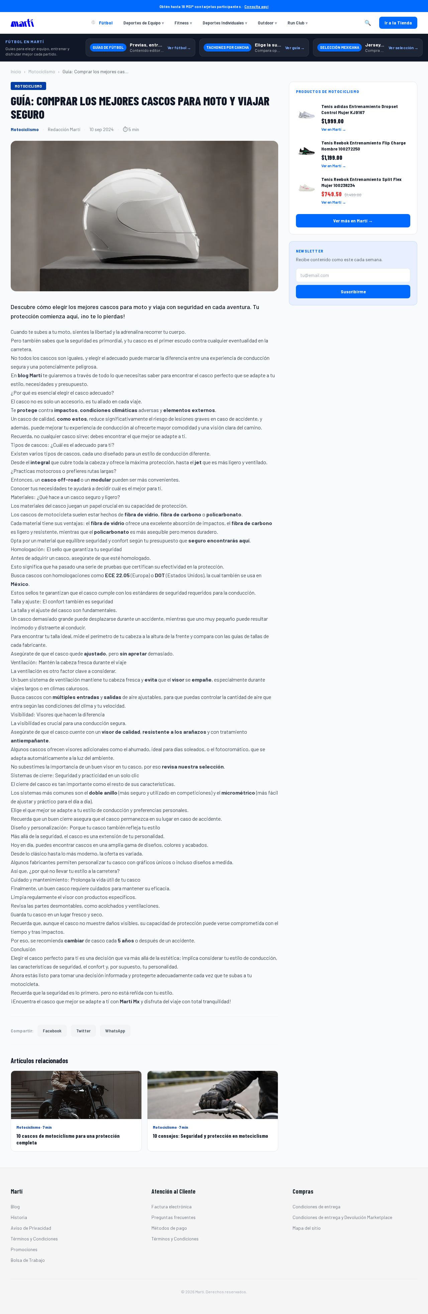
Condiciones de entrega (316, 1206)
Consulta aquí (256, 6)
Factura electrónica (171, 1206)
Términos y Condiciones (34, 1238)
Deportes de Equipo (143, 22)
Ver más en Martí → (353, 220)
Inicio (16, 71)
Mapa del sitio (307, 1228)
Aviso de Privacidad (31, 1228)
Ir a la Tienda (398, 22)
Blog (15, 1206)
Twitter (83, 1030)
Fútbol (105, 22)
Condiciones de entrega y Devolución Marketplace (342, 1217)
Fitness (183, 22)
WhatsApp (115, 1030)
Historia (19, 1217)
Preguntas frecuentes (173, 1217)
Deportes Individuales (225, 22)
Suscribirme (353, 291)
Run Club (298, 22)
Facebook (52, 1030)
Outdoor (267, 22)
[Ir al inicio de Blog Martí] (24, 23)
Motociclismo (41, 71)
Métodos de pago (169, 1228)
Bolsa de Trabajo (28, 1260)
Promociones (24, 1249)
